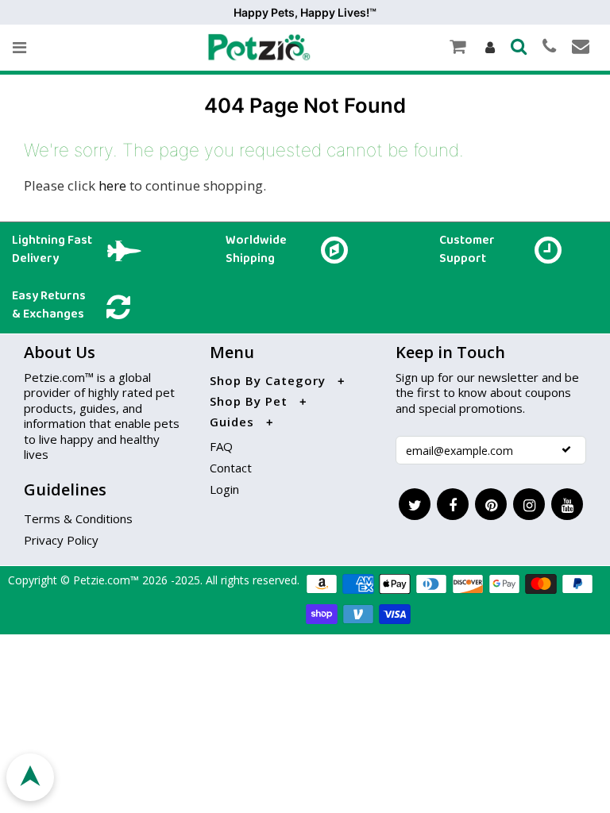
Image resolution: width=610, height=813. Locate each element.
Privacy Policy (61, 540)
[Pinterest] (491, 504)
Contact (231, 468)
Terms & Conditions (78, 518)
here (112, 185)
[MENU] (19, 48)
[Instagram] (529, 504)
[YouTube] (567, 504)
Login (224, 489)
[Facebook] (453, 504)
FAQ (221, 446)
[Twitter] (414, 504)
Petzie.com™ (107, 580)
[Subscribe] (566, 449)
